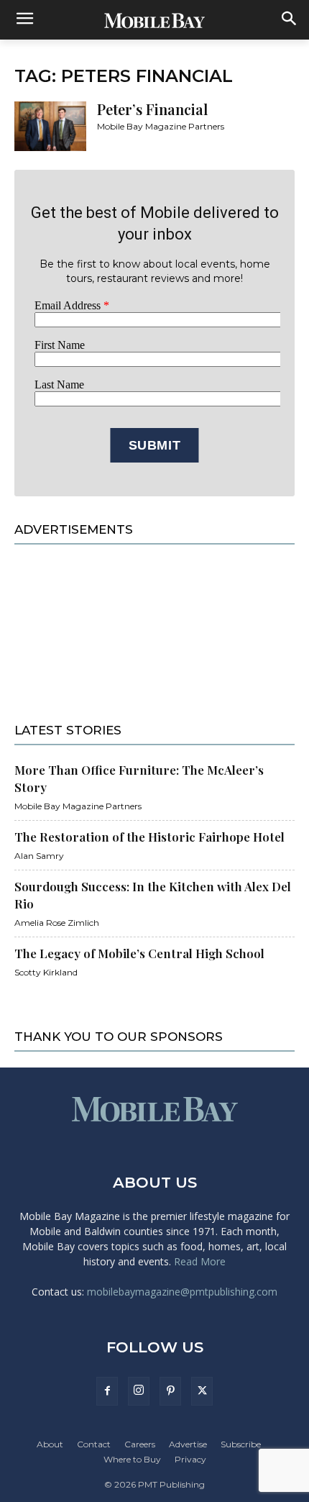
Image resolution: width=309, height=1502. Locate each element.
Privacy (190, 1459)
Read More (200, 1261)
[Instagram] (138, 1391)
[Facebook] (107, 1391)
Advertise (188, 1444)
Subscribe (241, 1444)
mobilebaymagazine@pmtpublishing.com (182, 1291)
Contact (94, 1444)
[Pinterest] (170, 1391)
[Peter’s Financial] (50, 126)
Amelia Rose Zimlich (56, 922)
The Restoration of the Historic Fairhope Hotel (149, 837)
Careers (139, 1444)
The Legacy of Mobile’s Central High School (139, 953)
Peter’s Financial (152, 109)
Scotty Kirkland (46, 972)
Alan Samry (39, 855)
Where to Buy (132, 1459)
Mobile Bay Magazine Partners (160, 126)
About (50, 1444)
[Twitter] (202, 1391)
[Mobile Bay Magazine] (154, 20)
